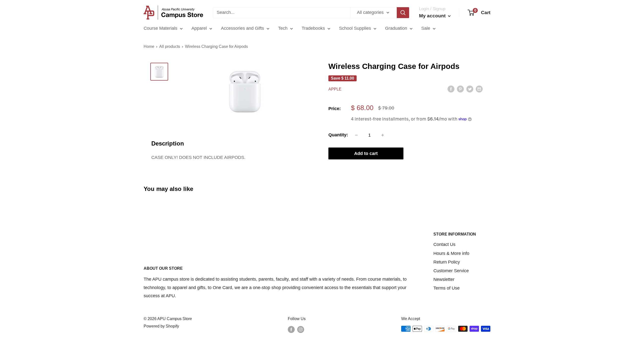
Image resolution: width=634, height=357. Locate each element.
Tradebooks (313, 28)
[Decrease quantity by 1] (356, 135)
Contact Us (444, 244)
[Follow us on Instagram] (300, 329)
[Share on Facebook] (451, 89)
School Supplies (355, 28)
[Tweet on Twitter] (469, 89)
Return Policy (446, 262)
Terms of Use (446, 288)
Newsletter (443, 279)
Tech (283, 28)
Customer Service (451, 270)
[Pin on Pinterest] (460, 89)
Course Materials (160, 28)
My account (433, 15)
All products (169, 46)
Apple (335, 89)
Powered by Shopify (161, 326)
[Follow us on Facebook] (291, 329)
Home (149, 46)
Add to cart (366, 153)
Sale (425, 28)
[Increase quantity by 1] (382, 135)
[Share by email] (479, 89)
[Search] (403, 12)
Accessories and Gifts (242, 28)
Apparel (199, 28)
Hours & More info (451, 253)
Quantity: (338, 134)
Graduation (396, 28)
